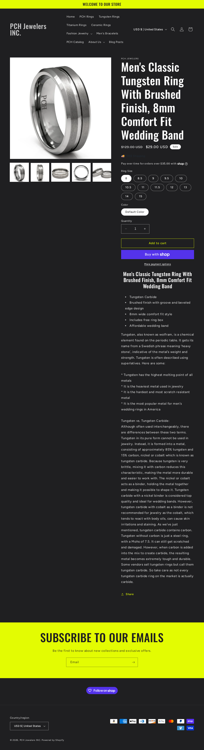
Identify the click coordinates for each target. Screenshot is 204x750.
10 (181, 178)
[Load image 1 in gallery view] (19, 172)
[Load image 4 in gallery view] (81, 172)
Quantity (126, 220)
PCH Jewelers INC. (30, 740)
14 (127, 196)
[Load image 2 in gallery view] (40, 172)
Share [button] (130, 594)
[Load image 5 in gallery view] (102, 172)
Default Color (134, 212)
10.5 (128, 187)
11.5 (157, 187)
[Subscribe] (133, 662)
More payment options (157, 264)
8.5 (140, 178)
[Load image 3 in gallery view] (60, 172)
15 (140, 196)
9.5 (167, 178)
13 (185, 187)
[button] (79, 33)
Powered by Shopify (53, 740)
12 (172, 187)
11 (143, 187)
